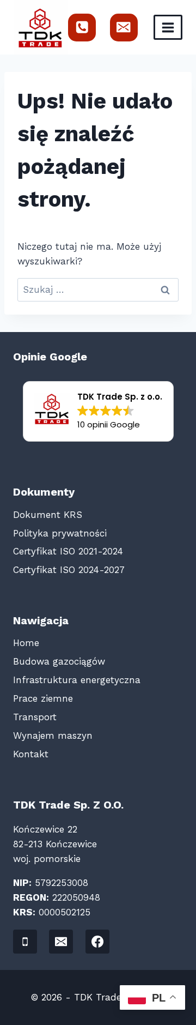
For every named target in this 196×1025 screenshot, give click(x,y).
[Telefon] (82, 27)
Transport (35, 717)
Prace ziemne (43, 698)
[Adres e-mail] (124, 27)
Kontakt (30, 754)
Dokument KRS (47, 514)
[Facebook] (97, 942)
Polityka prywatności (60, 533)
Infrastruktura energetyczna (76, 679)
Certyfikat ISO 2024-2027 (69, 569)
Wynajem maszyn (53, 735)
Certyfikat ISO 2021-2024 (68, 551)
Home (26, 642)
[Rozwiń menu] (168, 27)
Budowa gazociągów (59, 661)
